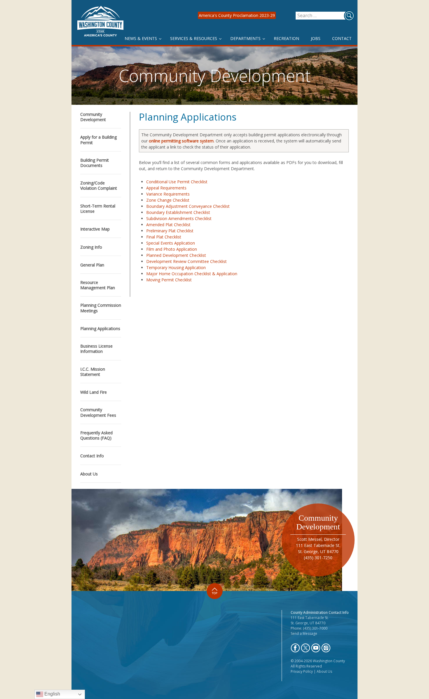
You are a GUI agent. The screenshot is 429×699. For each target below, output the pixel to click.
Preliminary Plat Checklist (169, 230)
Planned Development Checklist (176, 255)
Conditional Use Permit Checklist (176, 181)
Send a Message (304, 633)
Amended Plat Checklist (168, 224)
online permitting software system (181, 141)
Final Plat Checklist (163, 237)
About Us (324, 671)
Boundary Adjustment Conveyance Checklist (188, 206)
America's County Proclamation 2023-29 (237, 15)
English (51, 693)
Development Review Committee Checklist (186, 261)
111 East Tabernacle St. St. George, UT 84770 (310, 620)
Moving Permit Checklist (169, 280)
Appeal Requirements (166, 188)
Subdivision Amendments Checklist (179, 218)
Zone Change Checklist (167, 200)
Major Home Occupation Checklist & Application (191, 273)
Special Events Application (170, 243)
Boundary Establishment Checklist (178, 212)
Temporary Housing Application (176, 267)
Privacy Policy (302, 671)
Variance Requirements (168, 194)
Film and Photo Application (171, 249)
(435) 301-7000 (315, 628)
